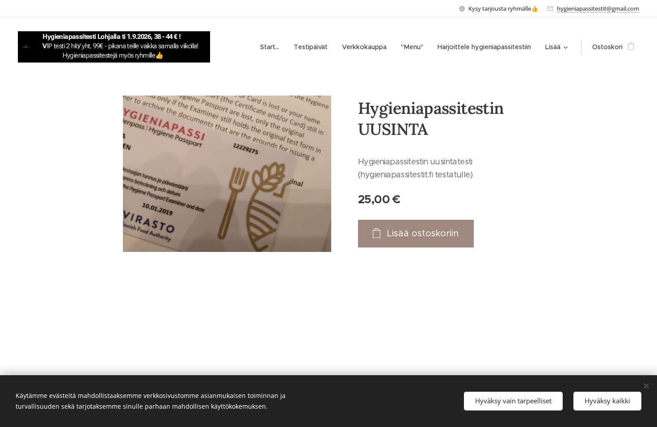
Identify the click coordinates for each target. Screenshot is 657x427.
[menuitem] (272, 47)
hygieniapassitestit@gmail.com (598, 8)
